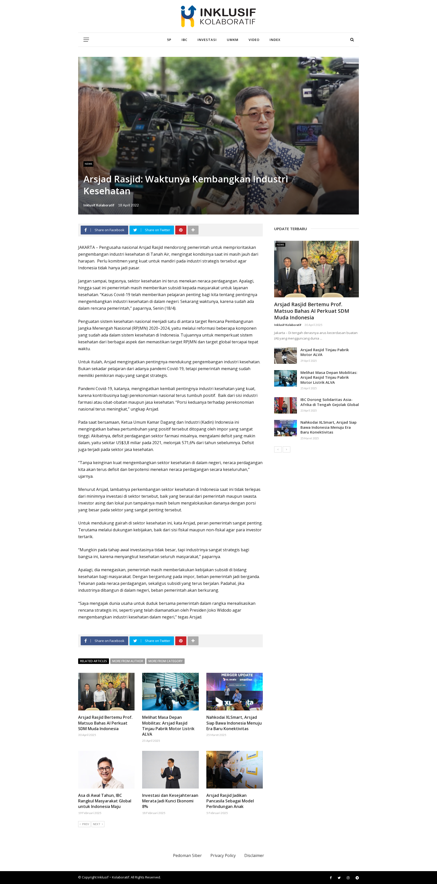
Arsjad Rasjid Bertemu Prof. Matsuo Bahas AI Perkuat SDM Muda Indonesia (105, 722)
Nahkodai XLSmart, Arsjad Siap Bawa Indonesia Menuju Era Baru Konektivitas (234, 722)
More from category (165, 661)
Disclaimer (254, 855)
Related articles (93, 661)
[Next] (286, 449)
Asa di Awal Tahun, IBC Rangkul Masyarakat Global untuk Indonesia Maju (104, 801)
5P (169, 39)
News (88, 163)
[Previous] (278, 449)
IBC (184, 39)
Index (275, 39)
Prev (85, 824)
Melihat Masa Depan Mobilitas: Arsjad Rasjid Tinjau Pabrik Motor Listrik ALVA (168, 725)
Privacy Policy (223, 855)
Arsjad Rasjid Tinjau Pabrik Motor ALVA (324, 352)
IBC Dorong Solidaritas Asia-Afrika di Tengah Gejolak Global (329, 402)
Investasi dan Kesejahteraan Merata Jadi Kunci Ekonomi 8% (170, 801)
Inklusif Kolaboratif (98, 205)
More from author (127, 661)
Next (96, 824)
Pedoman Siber (187, 855)
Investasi (207, 39)
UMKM (232, 39)
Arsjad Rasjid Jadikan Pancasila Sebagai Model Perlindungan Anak (230, 801)
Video (254, 39)
